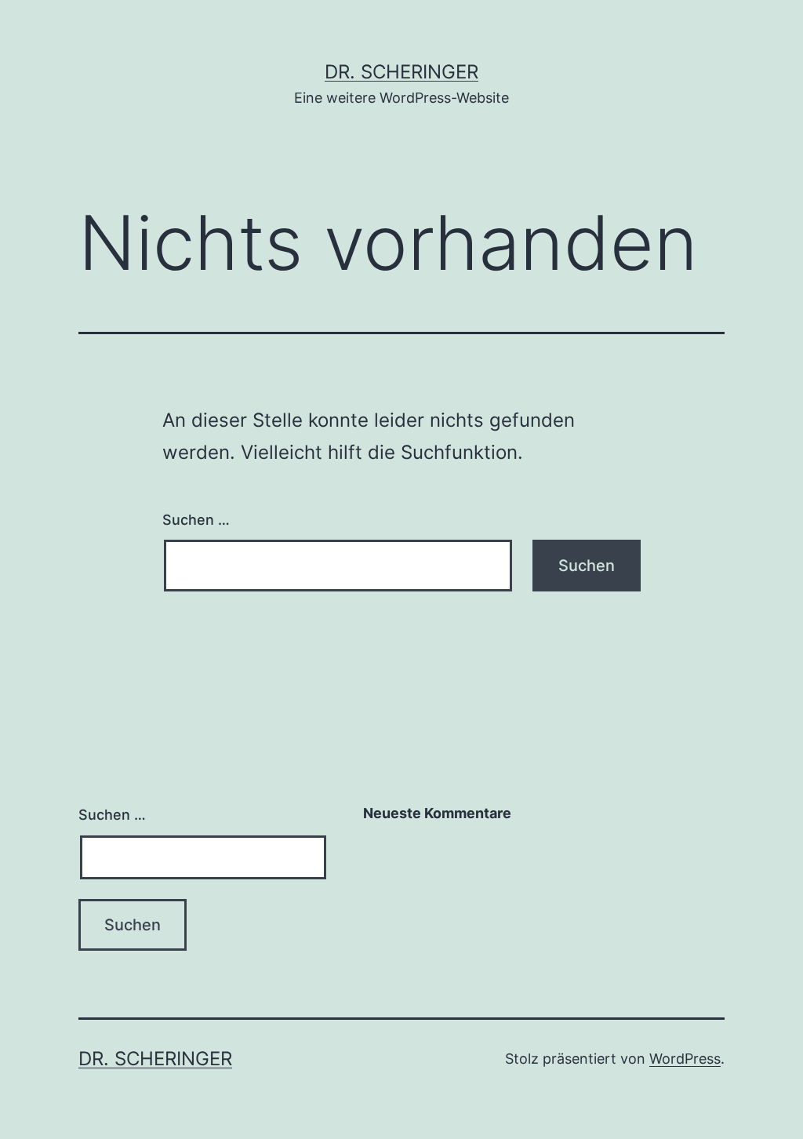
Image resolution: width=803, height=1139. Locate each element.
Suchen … (196, 519)
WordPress (685, 1058)
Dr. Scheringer (401, 71)
